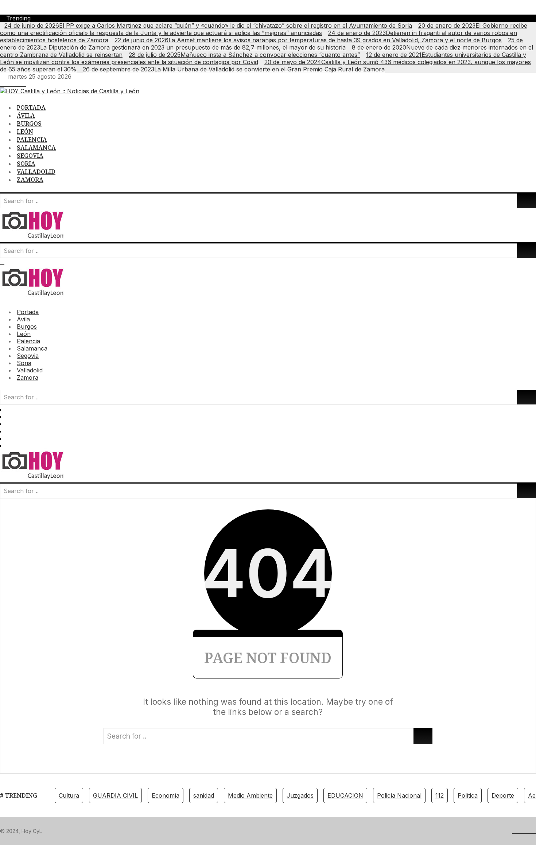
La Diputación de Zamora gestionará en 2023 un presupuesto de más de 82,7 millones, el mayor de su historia (261, 43)
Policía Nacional (399, 795)
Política (468, 795)
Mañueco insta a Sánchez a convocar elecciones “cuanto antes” (244, 54)
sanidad (203, 795)
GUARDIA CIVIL (115, 795)
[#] (2, 83)
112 (439, 795)
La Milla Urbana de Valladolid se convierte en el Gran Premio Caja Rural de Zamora (234, 69)
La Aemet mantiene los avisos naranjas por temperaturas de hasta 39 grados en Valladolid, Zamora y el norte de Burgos (308, 40)
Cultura (69, 795)
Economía (165, 795)
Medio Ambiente (250, 795)
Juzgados (300, 795)
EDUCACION (345, 795)
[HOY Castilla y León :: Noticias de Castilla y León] (69, 91)
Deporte (503, 795)
